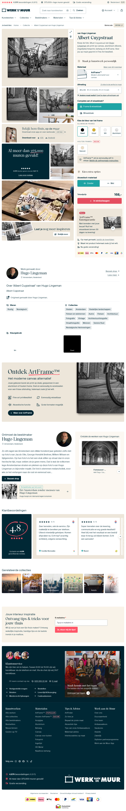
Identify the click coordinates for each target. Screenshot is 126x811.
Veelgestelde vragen (18, 688)
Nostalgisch (22, 309)
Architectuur (112, 314)
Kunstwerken (8, 17)
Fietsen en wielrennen (75, 314)
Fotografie (70, 318)
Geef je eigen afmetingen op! (99, 95)
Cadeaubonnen (44, 696)
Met (112, 183)
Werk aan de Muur (104, 708)
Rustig (10, 309)
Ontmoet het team (76, 693)
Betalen (12, 692)
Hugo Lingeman (88, 33)
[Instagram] (15, 761)
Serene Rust (99, 323)
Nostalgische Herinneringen (78, 327)
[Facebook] (23, 761)
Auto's (91, 314)
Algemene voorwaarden (39, 793)
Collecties (24, 17)
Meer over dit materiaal (113, 67)
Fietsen (100, 314)
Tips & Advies (75, 17)
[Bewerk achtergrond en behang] (71, 36)
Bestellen (42, 688)
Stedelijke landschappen (99, 309)
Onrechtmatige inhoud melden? (72, 793)
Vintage (81, 318)
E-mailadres (60, 618)
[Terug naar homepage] (16, 10)
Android (51, 138)
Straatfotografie (72, 323)
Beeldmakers (41, 17)
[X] (27, 761)
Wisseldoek (88, 113)
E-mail (55, 681)
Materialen (58, 17)
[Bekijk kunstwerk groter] (71, 32)
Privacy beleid (91, 793)
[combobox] (52, 10)
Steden (69, 309)
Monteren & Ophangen (19, 696)
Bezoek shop (111, 271)
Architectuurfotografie (97, 318)
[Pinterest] (19, 761)
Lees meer (112, 275)
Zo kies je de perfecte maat (111, 84)
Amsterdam (81, 309)
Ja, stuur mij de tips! (66, 630)
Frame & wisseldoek (92, 106)
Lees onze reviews (25, 175)
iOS (41, 138)
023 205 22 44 (40, 681)
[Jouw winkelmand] (121, 10)
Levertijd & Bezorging (47, 692)
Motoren (86, 323)
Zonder (90, 183)
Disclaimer (54, 793)
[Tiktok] (31, 761)
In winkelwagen (101, 200)
